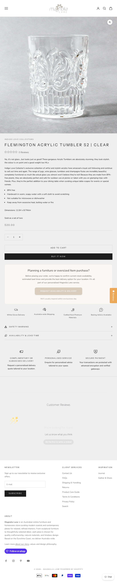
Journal (101, 473)
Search (65, 506)
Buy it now (58, 256)
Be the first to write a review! (58, 442)
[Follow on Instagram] (13, 560)
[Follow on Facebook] (6, 560)
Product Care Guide (70, 492)
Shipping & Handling (71, 482)
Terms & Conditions (71, 496)
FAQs (64, 478)
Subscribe (15, 493)
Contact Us (67, 473)
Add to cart (59, 248)
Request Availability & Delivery (58, 291)
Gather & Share (105, 478)
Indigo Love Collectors (19, 139)
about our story (22, 544)
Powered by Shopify (71, 569)
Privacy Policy (68, 501)
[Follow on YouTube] (28, 560)
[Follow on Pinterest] (20, 560)
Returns (65, 487)
